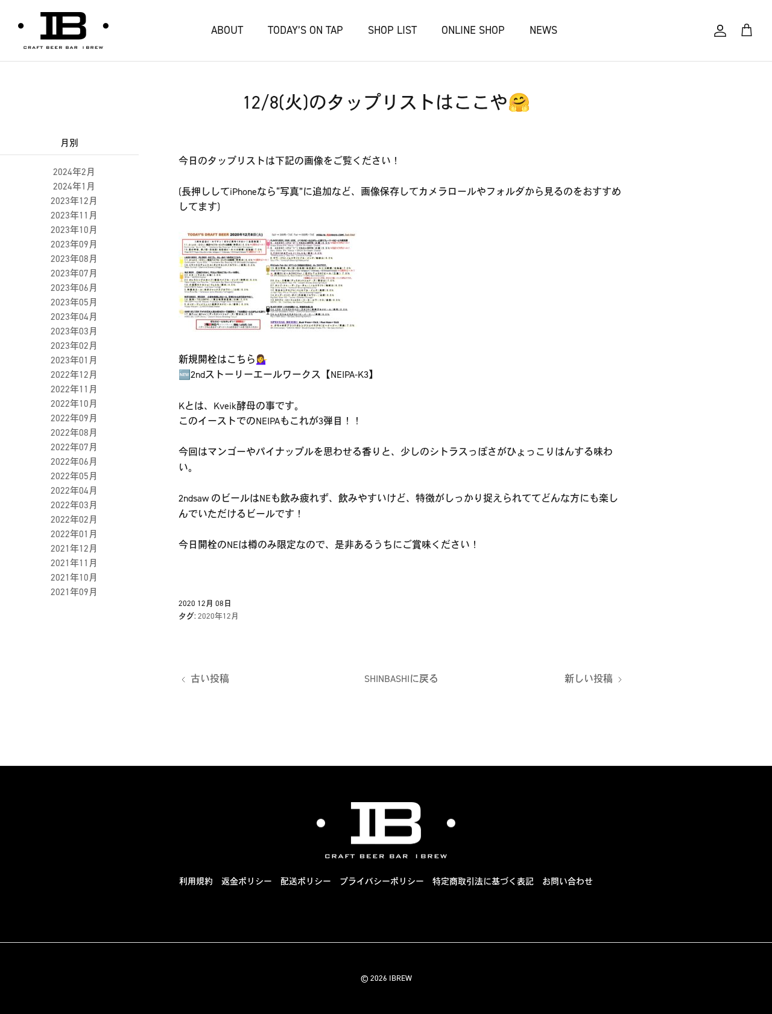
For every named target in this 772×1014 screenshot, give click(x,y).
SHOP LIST (392, 30)
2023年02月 (74, 346)
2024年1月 (74, 186)
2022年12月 (74, 375)
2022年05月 (74, 476)
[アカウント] (720, 31)
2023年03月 (74, 331)
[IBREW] (63, 30)
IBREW (400, 978)
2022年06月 (74, 462)
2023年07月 (74, 273)
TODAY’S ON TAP (305, 30)
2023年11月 (74, 215)
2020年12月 (218, 616)
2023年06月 (74, 288)
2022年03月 (74, 505)
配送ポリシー (305, 881)
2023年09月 (74, 244)
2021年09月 (74, 592)
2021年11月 (74, 563)
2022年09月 (74, 418)
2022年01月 (74, 534)
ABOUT (227, 30)
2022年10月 (74, 404)
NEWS (543, 30)
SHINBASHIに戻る (401, 678)
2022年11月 (74, 389)
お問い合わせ (567, 881)
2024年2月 (74, 172)
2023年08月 (74, 259)
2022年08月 (74, 433)
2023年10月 (74, 230)
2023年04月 (74, 317)
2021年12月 (74, 549)
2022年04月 (74, 491)
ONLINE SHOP (473, 30)
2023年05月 (74, 302)
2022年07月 (74, 447)
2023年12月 (74, 201)
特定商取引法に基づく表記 (483, 881)
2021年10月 (74, 578)
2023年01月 (74, 360)
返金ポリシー (246, 881)
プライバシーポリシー (382, 881)
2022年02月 (74, 520)
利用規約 (196, 881)
